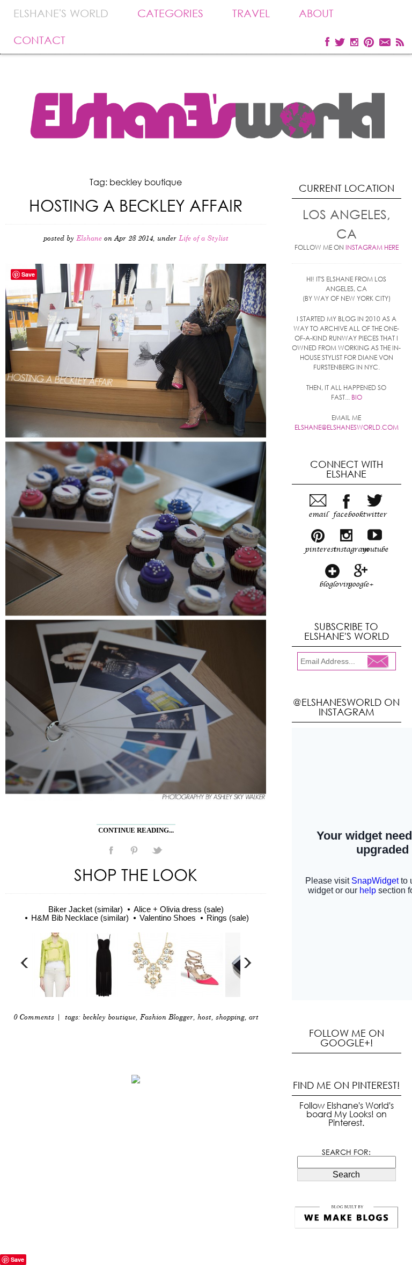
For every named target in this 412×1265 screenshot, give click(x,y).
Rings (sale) (228, 917)
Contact (39, 40)
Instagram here (372, 247)
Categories (170, 13)
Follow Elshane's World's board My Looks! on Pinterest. (346, 1114)
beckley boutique (109, 1017)
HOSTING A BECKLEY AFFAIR (135, 205)
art (254, 1017)
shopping (230, 1017)
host (204, 1017)
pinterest (318, 549)
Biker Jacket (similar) (85, 909)
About (316, 13)
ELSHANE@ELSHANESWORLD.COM (347, 427)
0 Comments (33, 1017)
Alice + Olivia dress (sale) (179, 909)
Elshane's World (60, 13)
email (318, 514)
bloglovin (332, 584)
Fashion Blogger (166, 1017)
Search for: (346, 1152)
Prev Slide (25, 963)
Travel (251, 13)
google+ (360, 584)
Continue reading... (136, 830)
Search (346, 1174)
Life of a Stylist (204, 238)
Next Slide (247, 963)
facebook (346, 514)
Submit (380, 662)
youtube (375, 549)
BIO (356, 397)
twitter (375, 514)
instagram (346, 549)
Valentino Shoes (167, 917)
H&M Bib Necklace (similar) (80, 917)
